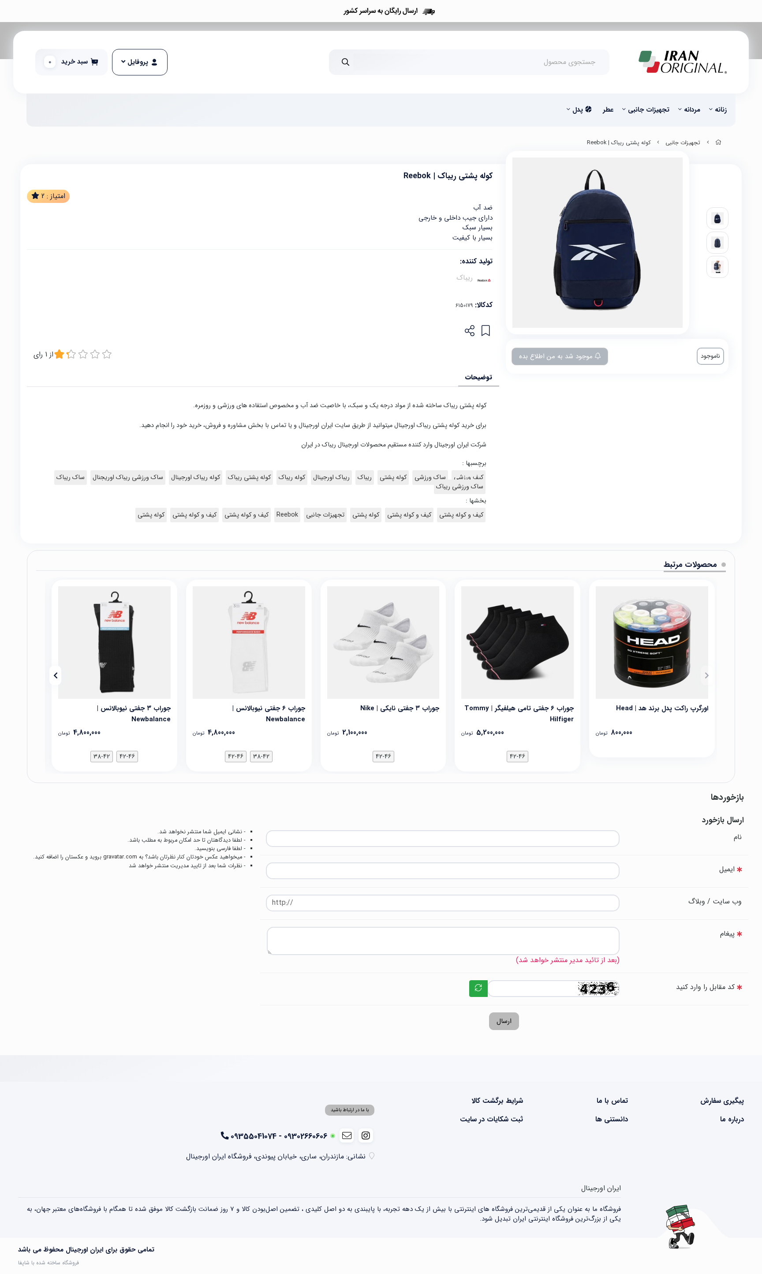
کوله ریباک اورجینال (195, 477)
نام (738, 837)
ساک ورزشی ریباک (459, 487)
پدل (578, 110)
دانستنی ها (611, 1119)
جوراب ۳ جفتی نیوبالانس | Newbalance (134, 713)
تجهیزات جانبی (648, 110)
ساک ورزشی (430, 477)
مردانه (692, 110)
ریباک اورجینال (331, 477)
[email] (347, 1135)
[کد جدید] (478, 988)
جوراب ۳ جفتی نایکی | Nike (399, 708)
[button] (707, 675)
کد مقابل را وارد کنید (705, 987)
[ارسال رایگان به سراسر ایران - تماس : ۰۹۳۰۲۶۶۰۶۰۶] (381, 11)
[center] (345, 62)
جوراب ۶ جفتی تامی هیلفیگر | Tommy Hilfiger (519, 713)
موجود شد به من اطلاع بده (557, 356)
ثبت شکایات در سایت (491, 1119)
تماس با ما (612, 1101)
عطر (608, 110)
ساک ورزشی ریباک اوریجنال (128, 477)
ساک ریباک (70, 477)
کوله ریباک (292, 477)
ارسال (504, 1021)
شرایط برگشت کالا (497, 1101)
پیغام (727, 933)
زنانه (721, 110)
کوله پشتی (393, 477)
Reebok (287, 515)
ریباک (464, 277)
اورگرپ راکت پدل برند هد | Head (662, 708)
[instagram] (366, 1135)
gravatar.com (120, 857)
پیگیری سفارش (722, 1101)
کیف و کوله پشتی (461, 515)
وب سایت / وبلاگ (715, 901)
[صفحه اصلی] (718, 143)
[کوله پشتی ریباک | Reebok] (680, 1227)
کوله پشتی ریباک (249, 477)
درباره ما (732, 1119)
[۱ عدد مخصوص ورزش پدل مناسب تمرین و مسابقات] (652, 642)
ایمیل (727, 869)
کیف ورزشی (468, 477)
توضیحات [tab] (478, 377)
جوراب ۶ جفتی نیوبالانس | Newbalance (268, 713)
